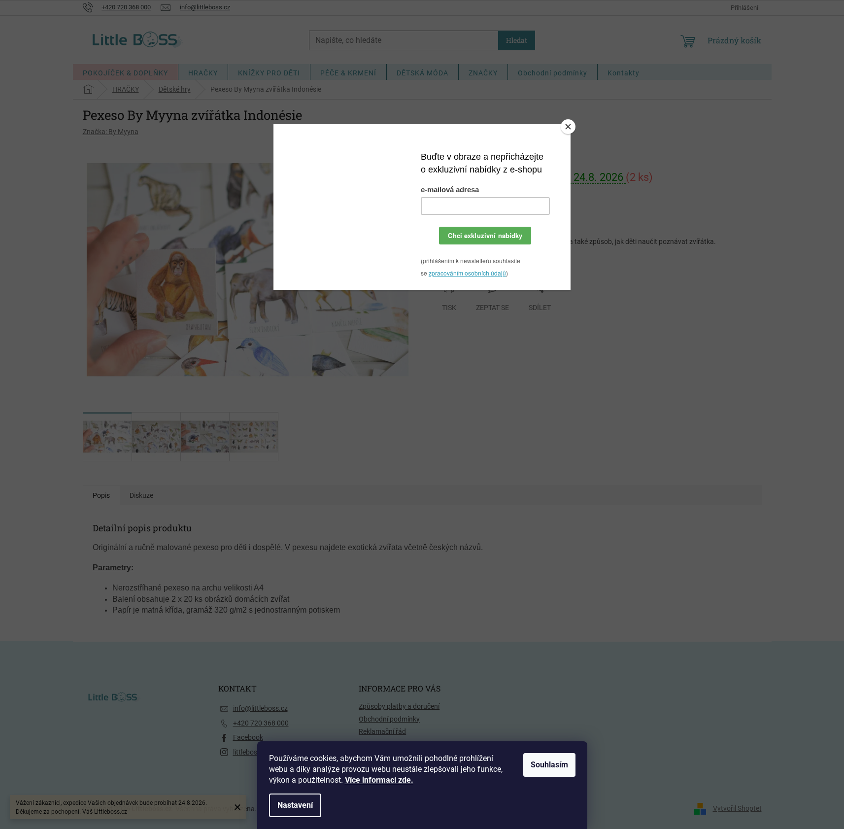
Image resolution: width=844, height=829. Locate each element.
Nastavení (295, 805)
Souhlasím (549, 764)
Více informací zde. (379, 780)
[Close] (568, 126)
